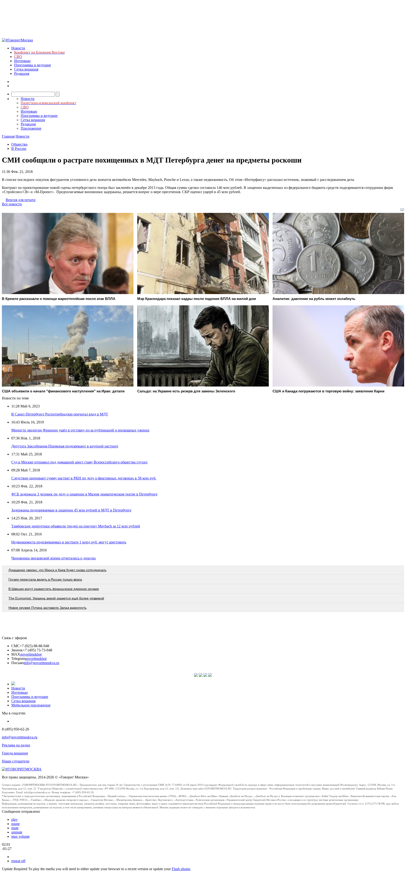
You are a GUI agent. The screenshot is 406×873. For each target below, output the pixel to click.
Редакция (21, 74)
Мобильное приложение (31, 705)
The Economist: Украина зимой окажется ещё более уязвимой (56, 598)
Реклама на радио (16, 745)
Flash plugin (181, 869)
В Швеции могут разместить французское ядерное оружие (53, 589)
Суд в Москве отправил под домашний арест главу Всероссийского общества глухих (79, 462)
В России (18, 149)
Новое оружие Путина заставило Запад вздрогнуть (47, 608)
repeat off (18, 861)
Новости (18, 48)
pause (15, 824)
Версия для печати (20, 200)
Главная (8, 136)
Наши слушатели (15, 761)
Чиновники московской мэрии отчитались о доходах (53, 558)
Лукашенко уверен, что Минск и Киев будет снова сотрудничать (57, 570)
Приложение (31, 128)
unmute (16, 832)
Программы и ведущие (32, 65)
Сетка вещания (26, 69)
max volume (20, 836)
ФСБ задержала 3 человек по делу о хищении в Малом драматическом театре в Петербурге (84, 494)
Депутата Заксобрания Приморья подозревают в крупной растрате (64, 446)
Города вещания (15, 753)
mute (15, 828)
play (14, 819)
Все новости (12, 204)
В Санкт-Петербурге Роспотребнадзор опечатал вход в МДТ (59, 414)
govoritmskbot (31, 654)
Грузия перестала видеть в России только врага (45, 579)
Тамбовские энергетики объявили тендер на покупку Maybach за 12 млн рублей (75, 526)
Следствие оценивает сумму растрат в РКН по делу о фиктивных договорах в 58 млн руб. (83, 478)
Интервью (22, 61)
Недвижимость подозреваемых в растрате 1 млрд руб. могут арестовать (68, 542)
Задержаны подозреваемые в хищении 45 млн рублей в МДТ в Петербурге (71, 510)
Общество (19, 144)
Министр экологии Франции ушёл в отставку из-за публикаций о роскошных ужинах (80, 430)
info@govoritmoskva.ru (41, 663)
